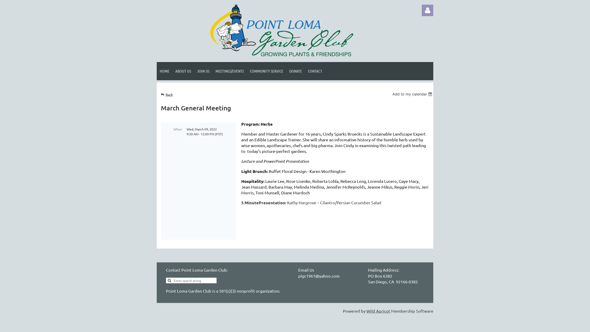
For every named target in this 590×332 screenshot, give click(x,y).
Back (169, 94)
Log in (427, 10)
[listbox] (412, 94)
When (178, 129)
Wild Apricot (378, 310)
